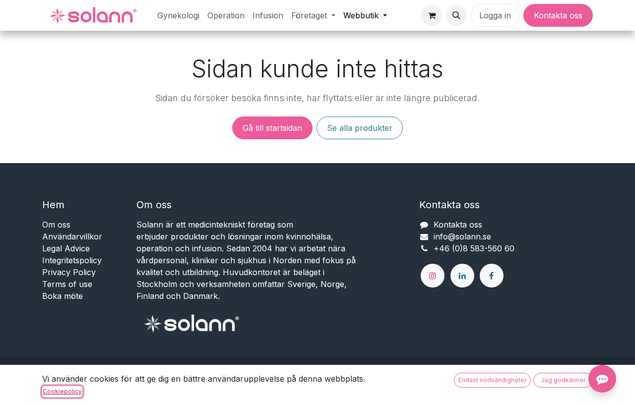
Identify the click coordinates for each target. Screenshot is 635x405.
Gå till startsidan (272, 128)
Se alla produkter (359, 128)
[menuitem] (178, 15)
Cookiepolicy (62, 391)
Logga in (495, 15)
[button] (456, 15)
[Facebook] (492, 276)
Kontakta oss (558, 15)
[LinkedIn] (462, 276)
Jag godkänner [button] (563, 380)
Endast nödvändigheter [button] (492, 380)
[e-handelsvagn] (431, 15)
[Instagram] (432, 276)
